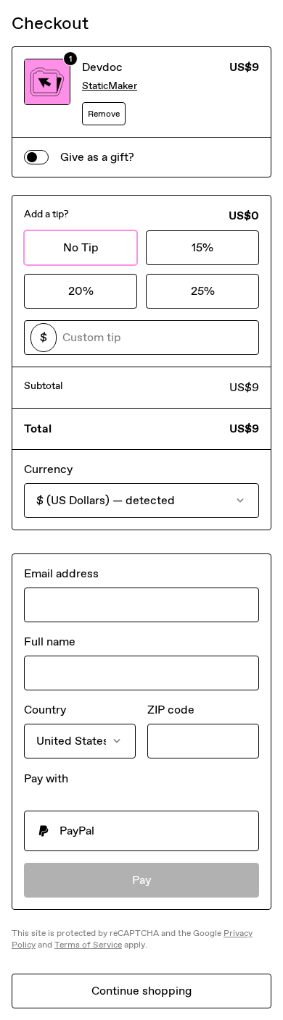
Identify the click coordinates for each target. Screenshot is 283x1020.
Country (45, 709)
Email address (61, 573)
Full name (49, 641)
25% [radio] (203, 291)
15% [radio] (202, 247)
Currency (48, 469)
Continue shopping (141, 991)
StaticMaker (109, 86)
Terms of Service (88, 945)
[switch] (36, 157)
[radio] (141, 831)
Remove (104, 114)
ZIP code (170, 709)
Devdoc (102, 67)
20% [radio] (81, 291)
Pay (142, 880)
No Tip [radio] (81, 247)
